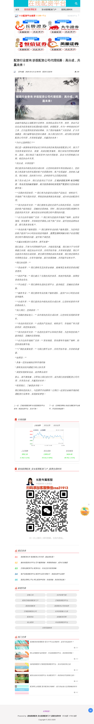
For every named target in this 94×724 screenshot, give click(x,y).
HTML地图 (72, 716)
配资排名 (30, 617)
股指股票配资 (30, 9)
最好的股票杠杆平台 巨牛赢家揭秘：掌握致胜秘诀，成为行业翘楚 (44, 562)
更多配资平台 (72, 16)
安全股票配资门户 (49, 9)
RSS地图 (65, 716)
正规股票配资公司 (30, 611)
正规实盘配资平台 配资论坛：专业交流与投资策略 (38, 568)
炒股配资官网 (61, 617)
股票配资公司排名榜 (61, 606)
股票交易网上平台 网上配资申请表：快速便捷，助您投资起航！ (43, 579)
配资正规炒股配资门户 (30, 600)
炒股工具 (30, 595)
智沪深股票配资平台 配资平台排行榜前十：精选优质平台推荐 (42, 574)
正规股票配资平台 (61, 600)
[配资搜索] (76, 3)
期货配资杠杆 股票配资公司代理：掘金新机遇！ (38, 557)
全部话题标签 (47, 628)
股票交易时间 (66, 9)
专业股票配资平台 (61, 622)
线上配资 (30, 622)
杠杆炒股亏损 (61, 595)
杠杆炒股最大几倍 (61, 611)
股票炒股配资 (30, 606)
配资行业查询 (47, 72)
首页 (17, 9)
